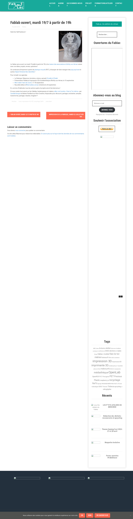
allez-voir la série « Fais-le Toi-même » (66, 91)
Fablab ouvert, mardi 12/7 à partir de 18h (24, 114)
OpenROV (95, 377)
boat (20, 101)
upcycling (118, 387)
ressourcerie (106, 384)
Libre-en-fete (96, 369)
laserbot (120, 366)
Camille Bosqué (15, 93)
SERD (100, 386)
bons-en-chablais (116, 348)
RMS (112, 383)
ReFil (42, 101)
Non (89, 515)
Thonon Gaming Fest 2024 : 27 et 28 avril (112, 430)
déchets (112, 351)
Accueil (52, 4)
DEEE (107, 351)
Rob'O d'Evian (118, 383)
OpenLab (114, 372)
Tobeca (111, 386)
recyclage (37, 101)
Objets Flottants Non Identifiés (25, 72)
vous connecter (20, 130)
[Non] (130, 515)
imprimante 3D (99, 365)
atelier (108, 348)
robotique (95, 387)
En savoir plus (102, 515)
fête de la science (114, 357)
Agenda (61, 4)
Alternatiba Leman (32, 85)
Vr (122, 386)
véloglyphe (107, 389)
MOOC (112, 369)
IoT (117, 366)
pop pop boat (75, 69)
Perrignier (106, 376)
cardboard (95, 351)
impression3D (116, 362)
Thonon (104, 386)
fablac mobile (103, 354)
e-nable (118, 351)
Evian (95, 354)
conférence (101, 351)
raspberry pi (104, 380)
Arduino (102, 348)
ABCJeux (96, 348)
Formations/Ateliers (104, 4)
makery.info (105, 369)
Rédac (24, 27)
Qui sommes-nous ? (74, 4)
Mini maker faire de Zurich (23, 83)
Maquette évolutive (112, 442)
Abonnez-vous (107, 110)
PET (32, 101)
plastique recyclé (39, 69)
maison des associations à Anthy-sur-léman (63, 64)
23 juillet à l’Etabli (52, 78)
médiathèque (101, 372)
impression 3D (26, 101)
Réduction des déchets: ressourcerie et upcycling (112, 417)
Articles (14, 101)
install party (112, 366)
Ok (82, 515)
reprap (99, 383)
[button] (122, 296)
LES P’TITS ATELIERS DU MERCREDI (112, 406)
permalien (49, 101)
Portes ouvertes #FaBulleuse (112, 457)
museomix (117, 369)
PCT (101, 376)
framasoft (104, 357)
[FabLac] (16, 5)
